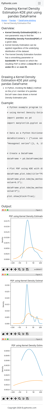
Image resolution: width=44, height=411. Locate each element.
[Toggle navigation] (39, 3)
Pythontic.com (9, 3)
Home (4, 20)
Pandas (12, 20)
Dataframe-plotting (27, 20)
